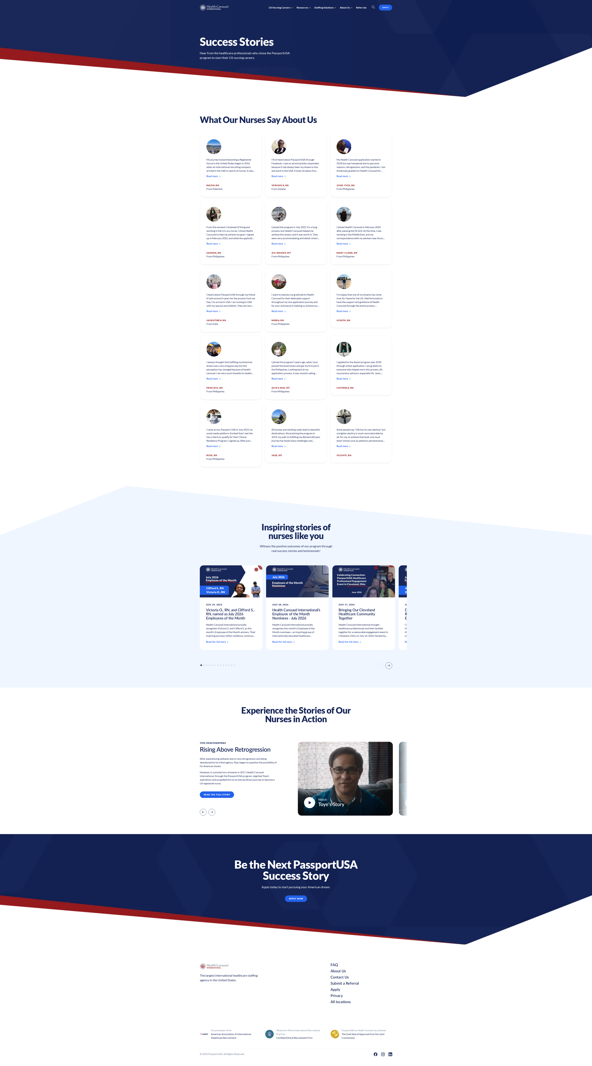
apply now (296, 898)
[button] (281, 7)
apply (385, 7)
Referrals (361, 7)
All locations (341, 1002)
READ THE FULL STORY (217, 794)
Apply (335, 990)
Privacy (337, 996)
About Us (338, 971)
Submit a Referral (345, 983)
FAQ (334, 965)
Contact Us (340, 977)
